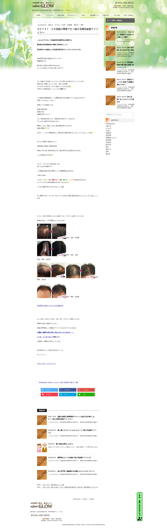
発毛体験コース (94, 15)
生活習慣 (66, 382)
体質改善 (108, 133)
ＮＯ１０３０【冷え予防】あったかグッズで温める (125, 99)
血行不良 (108, 144)
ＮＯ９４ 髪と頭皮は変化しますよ (60, 444)
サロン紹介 (117, 15)
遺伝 (107, 147)
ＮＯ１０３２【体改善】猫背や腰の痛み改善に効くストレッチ (125, 64)
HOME (38, 15)
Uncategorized (43, 382)
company (91, 499)
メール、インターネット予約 (46, 337)
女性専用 (108, 135)
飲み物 (108, 154)
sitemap (85, 499)
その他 (61, 382)
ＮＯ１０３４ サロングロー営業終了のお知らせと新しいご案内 (125, 34)
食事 (76, 382)
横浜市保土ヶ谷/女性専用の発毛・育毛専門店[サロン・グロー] (46, 511)
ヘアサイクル (49, 15)
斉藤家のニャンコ (111, 137)
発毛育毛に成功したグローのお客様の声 (50, 305)
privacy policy (76, 499)
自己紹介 (108, 142)
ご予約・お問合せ (128, 15)
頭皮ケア (72, 382)
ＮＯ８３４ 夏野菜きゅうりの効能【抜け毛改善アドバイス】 (70, 457)
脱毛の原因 (61, 15)
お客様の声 (106, 15)
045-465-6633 (125, 2)
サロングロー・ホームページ (46, 363)
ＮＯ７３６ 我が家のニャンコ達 (53, 485)
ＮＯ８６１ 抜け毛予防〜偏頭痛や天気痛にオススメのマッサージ (71, 471)
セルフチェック (72, 15)
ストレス (55, 382)
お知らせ (50, 382)
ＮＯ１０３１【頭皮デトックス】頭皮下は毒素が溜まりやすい (125, 82)
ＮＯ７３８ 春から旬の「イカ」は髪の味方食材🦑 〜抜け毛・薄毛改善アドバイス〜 (70, 487)
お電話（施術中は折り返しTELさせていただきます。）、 (56, 332)
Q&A (83, 15)
